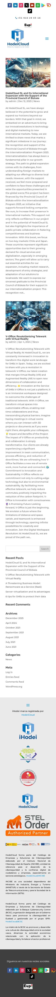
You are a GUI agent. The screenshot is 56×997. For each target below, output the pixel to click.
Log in (9, 672)
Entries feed (12, 677)
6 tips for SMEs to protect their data (26, 596)
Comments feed (15, 681)
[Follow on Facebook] (10, 5)
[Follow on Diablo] (49, 5)
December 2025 (14, 618)
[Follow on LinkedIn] (15, 5)
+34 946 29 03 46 (29, 18)
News (36, 101)
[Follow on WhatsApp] (38, 5)
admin (12, 101)
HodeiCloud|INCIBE (35, 876)
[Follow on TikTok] (30, 11)
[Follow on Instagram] (21, 5)
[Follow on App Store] (53, 970)
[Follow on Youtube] (32, 5)
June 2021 (11, 646)
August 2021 (12, 637)
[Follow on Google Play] (43, 5)
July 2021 (10, 642)
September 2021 (15, 632)
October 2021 (13, 627)
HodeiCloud (28, 714)
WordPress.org (14, 686)
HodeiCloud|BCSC (14, 921)
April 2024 (11, 623)
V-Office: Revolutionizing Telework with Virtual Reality (26, 337)
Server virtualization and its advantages (28, 591)
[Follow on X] (26, 5)
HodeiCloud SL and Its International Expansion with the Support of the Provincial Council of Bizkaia (27, 96)
